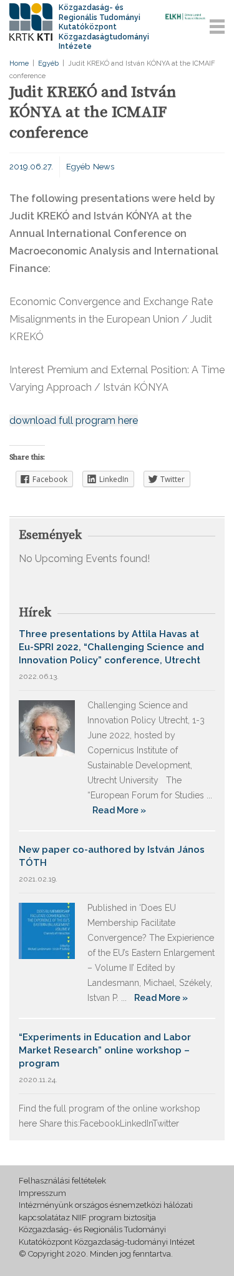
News (103, 166)
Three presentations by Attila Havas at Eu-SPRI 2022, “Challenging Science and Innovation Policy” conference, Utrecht (111, 647)
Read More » (119, 810)
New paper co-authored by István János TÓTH (112, 856)
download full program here (73, 420)
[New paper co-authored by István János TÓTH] (47, 930)
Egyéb (48, 63)
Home (19, 63)
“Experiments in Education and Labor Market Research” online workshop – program (105, 1050)
